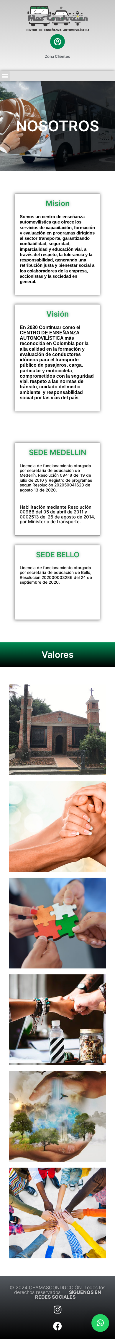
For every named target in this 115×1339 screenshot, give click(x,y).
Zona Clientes (57, 56)
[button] (100, 1323)
